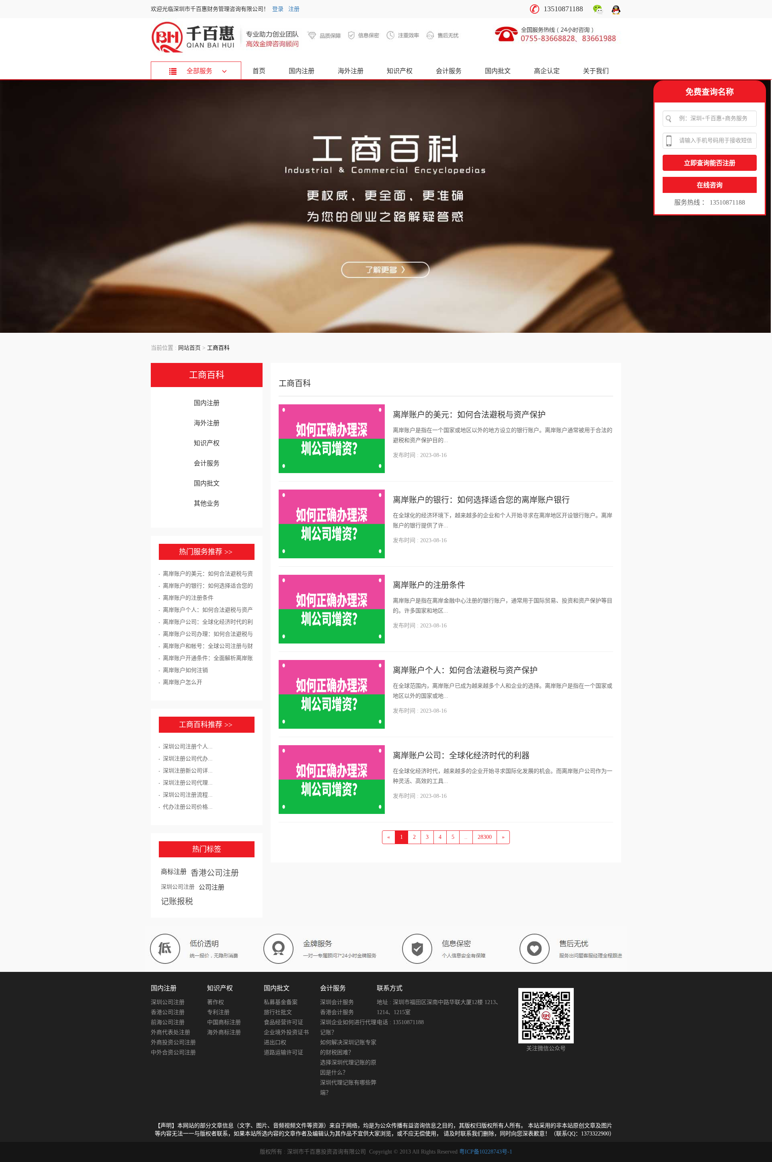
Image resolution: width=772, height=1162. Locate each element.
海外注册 (350, 71)
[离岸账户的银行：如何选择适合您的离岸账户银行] (332, 524)
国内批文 (498, 71)
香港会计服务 (337, 1012)
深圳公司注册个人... (188, 747)
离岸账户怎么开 (182, 682)
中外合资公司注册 (173, 1052)
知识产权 (400, 71)
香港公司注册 (215, 873)
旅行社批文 (278, 1012)
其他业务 (207, 503)
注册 (294, 9)
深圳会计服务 (337, 1002)
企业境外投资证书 (286, 1032)
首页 (259, 71)
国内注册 (301, 71)
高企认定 (547, 71)
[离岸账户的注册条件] (332, 609)
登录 (277, 9)
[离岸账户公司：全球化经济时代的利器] (332, 779)
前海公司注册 (168, 1022)
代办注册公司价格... (188, 807)
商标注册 (174, 871)
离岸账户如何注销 (185, 670)
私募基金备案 (281, 1002)
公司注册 (211, 887)
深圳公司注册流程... (188, 795)
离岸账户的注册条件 (188, 598)
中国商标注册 (224, 1022)
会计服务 (449, 71)
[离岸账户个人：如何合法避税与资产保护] (332, 694)
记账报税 (177, 901)
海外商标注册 (224, 1032)
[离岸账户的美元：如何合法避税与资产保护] (332, 438)
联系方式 (389, 988)
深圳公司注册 (178, 887)
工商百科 (206, 375)
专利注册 (218, 1012)
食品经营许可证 (283, 1022)
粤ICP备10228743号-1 (485, 1152)
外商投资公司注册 (173, 1042)
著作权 (215, 1002)
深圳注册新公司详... (188, 771)
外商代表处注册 (170, 1032)
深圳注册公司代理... (188, 783)
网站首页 (189, 348)
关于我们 (596, 71)
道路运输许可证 (283, 1052)
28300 (485, 837)
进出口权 (275, 1042)
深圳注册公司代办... (188, 759)
